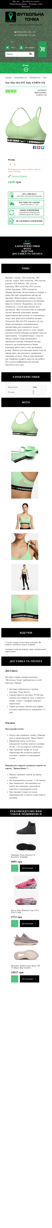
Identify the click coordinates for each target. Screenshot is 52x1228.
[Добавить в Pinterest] (38, 147)
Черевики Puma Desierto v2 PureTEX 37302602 (23, 856)
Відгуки (27, 251)
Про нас (16, 1)
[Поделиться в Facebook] (34, 147)
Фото (27, 248)
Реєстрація (29, 48)
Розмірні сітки (35, 4)
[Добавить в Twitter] (42, 147)
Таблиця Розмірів (19, 176)
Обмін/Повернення (18, 4)
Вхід (13, 48)
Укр (8, 42)
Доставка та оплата (30, 1)
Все (27, 241)
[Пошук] (30, 54)
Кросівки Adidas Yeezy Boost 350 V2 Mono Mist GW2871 (25, 967)
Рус (12, 42)
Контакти (26, 7)
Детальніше (27, 868)
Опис (27, 243)
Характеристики (27, 246)
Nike (35, 387)
